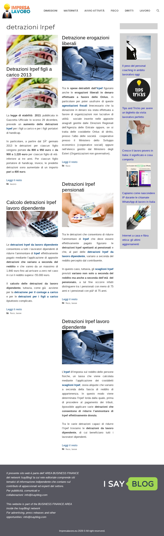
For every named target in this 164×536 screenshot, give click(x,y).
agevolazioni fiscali (74, 105)
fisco (115, 10)
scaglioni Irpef (104, 269)
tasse (74, 303)
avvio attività (94, 10)
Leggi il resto (14, 180)
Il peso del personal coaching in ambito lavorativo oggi (134, 70)
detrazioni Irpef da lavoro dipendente (34, 244)
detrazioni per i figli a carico (38, 296)
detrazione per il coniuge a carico (36, 292)
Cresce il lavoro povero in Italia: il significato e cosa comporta (137, 155)
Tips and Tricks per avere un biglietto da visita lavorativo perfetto (137, 112)
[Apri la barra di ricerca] (157, 11)
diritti (129, 10)
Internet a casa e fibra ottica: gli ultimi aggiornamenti (135, 240)
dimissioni (50, 10)
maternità (71, 10)
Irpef (9, 128)
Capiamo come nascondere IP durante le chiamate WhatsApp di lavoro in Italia (138, 197)
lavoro (145, 10)
